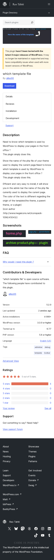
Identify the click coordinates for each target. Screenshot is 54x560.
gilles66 (10, 78)
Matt (7, 499)
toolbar (47, 353)
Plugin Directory (10, 12)
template (38, 353)
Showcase (33, 446)
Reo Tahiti (14, 521)
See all (48, 408)
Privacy (6, 461)
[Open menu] (49, 4)
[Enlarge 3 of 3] (47, 243)
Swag (32, 485)
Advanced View (11, 361)
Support (10, 125)
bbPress (8, 504)
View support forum (13, 429)
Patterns (32, 461)
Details (9, 96)
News (6, 451)
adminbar (39, 347)
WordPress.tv (11, 485)
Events (31, 475)
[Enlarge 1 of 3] (22, 233)
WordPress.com (12, 494)
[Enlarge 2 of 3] (47, 233)
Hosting (7, 456)
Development (12, 118)
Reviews (10, 103)
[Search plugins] (32, 22)
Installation (11, 111)
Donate (33, 480)
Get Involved (35, 470)
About (6, 446)
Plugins (31, 456)
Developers (8, 480)
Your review (9, 408)
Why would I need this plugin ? (18, 262)
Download (9, 86)
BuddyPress (10, 509)
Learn (5, 470)
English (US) (45, 341)
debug (47, 347)
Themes (32, 451)
